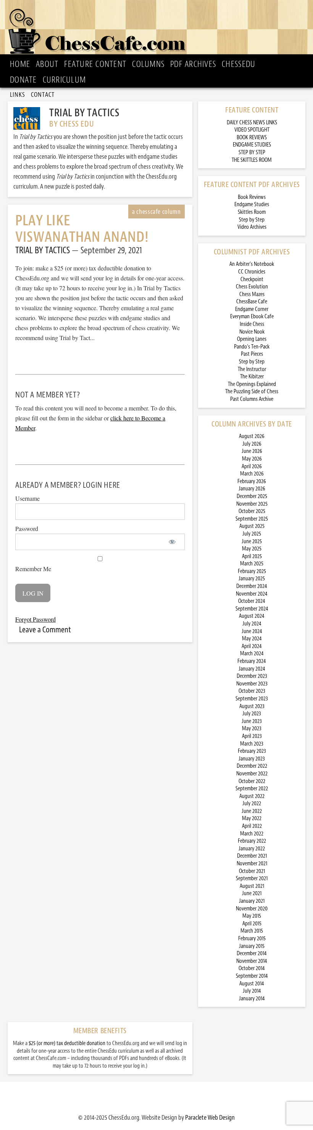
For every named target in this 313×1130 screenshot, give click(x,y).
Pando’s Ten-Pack (251, 346)
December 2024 (251, 586)
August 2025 (252, 526)
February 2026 (251, 481)
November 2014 (251, 961)
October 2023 (252, 691)
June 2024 (252, 631)
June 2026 (252, 451)
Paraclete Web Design (210, 1117)
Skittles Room (252, 212)
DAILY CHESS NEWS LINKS (252, 122)
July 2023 (251, 713)
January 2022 (252, 848)
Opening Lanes (251, 339)
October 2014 (252, 968)
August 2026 (252, 436)
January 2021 (252, 901)
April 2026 (252, 466)
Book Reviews (252, 197)
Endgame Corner (251, 309)
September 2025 (252, 519)
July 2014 (252, 991)
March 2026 (252, 473)
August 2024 (252, 616)
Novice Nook (252, 331)
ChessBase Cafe (251, 301)
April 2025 (252, 556)
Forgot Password (35, 619)
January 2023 (252, 758)
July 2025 (251, 533)
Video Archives (251, 227)
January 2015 (252, 946)
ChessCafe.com (159, 29)
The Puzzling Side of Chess (251, 391)
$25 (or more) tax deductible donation (67, 1043)
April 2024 (252, 646)
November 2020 (252, 908)
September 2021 (252, 878)
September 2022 (252, 788)
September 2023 (252, 698)
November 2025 (252, 504)
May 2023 (251, 728)
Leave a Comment (45, 629)
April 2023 (252, 736)
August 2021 (252, 886)
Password (26, 528)
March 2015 (251, 931)
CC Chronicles (251, 271)
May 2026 (252, 458)
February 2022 (252, 841)
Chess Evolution (252, 286)
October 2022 (252, 781)
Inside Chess (252, 324)
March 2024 (252, 653)
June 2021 (251, 893)
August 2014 (251, 983)
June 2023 (252, 721)
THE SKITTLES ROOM (252, 160)
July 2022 (251, 803)
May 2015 (251, 916)
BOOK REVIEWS (252, 137)
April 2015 (251, 923)
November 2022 (252, 773)
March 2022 (251, 833)
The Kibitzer (252, 376)
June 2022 (252, 811)
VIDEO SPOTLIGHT (251, 130)
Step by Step (252, 219)
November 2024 (252, 594)
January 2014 (252, 998)
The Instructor (252, 369)
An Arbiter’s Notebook (251, 264)
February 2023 (252, 751)
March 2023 (251, 743)
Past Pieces (252, 354)
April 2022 (252, 826)
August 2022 (252, 796)
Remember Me (33, 569)
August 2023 (252, 706)
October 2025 (252, 511)
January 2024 (252, 668)
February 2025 (252, 571)
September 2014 (252, 976)
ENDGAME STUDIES (252, 144)
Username (27, 498)
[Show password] (172, 542)
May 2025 (251, 548)
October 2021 (252, 871)
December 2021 (252, 856)
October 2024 (251, 601)
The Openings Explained (252, 384)
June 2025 (252, 541)
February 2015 (252, 938)
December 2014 (252, 953)
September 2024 (252, 608)
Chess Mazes (252, 294)
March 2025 (251, 563)
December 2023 (252, 676)
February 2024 (251, 661)
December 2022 (252, 766)
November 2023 (252, 683)
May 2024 (252, 638)
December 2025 (252, 496)
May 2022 (251, 818)
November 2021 (252, 863)
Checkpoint (251, 279)
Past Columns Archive (251, 399)
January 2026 (252, 488)
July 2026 (251, 444)
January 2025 (252, 578)
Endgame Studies (251, 204)
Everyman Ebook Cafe (252, 316)
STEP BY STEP (252, 152)
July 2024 (251, 623)
